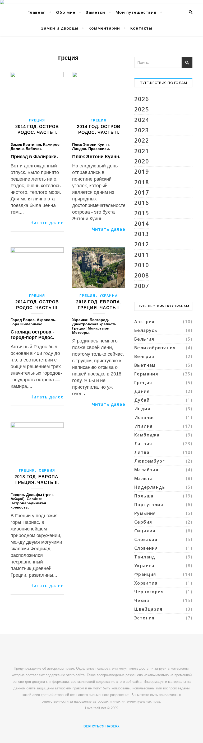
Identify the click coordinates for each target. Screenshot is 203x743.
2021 (141, 151)
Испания (144, 417)
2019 (141, 171)
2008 (141, 275)
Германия (146, 374)
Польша (143, 496)
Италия (143, 426)
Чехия (141, 600)
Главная (36, 12)
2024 (141, 120)
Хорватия (146, 583)
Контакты (141, 28)
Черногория (149, 592)
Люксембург (149, 461)
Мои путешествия (136, 12)
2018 (141, 182)
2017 (141, 192)
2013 (141, 234)
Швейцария (148, 609)
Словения (146, 548)
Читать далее (47, 222)
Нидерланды (150, 487)
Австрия (144, 322)
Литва (141, 452)
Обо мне (65, 12)
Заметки (95, 12)
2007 (141, 286)
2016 (141, 202)
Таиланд (144, 557)
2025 (141, 109)
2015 (141, 213)
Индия (142, 409)
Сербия (47, 470)
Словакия (145, 539)
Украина (109, 296)
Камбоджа (146, 435)
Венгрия (144, 356)
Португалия (148, 504)
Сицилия (144, 531)
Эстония (144, 618)
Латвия (143, 443)
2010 (141, 265)
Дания (142, 391)
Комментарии (104, 28)
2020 (141, 161)
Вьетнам (145, 365)
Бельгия (144, 339)
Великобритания (155, 348)
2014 (141, 223)
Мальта (143, 478)
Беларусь (145, 330)
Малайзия (146, 470)
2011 (141, 254)
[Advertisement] (107, 651)
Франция (145, 574)
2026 (141, 99)
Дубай (142, 400)
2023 (141, 130)
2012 (141, 244)
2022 (141, 140)
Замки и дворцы (59, 28)
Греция (37, 120)
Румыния (145, 513)
